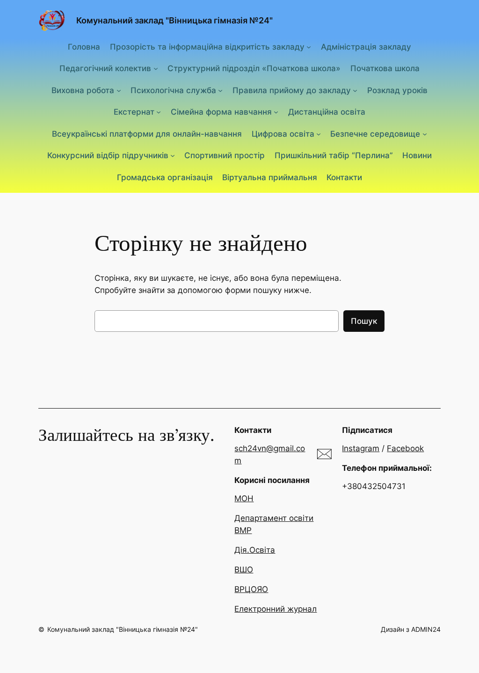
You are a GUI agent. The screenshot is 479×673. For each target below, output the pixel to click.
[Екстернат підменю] (158, 112)
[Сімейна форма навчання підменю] (276, 112)
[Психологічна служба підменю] (220, 90)
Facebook (405, 448)
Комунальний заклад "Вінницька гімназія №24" (174, 20)
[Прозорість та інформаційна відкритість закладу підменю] (308, 46)
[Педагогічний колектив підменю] (155, 68)
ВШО (243, 569)
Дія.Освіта (254, 550)
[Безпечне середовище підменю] (424, 133)
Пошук (364, 321)
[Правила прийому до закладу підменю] (355, 90)
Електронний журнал (275, 609)
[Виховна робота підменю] (118, 90)
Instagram (360, 448)
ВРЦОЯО (251, 589)
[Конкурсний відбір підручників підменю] (172, 155)
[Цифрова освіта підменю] (318, 133)
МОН (244, 498)
